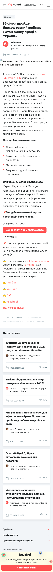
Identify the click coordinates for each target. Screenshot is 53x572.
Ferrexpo (29, 264)
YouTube (12, 288)
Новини (18, 317)
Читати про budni (26, 568)
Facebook (13, 301)
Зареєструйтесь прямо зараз (25, 230)
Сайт (10, 295)
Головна (6, 317)
